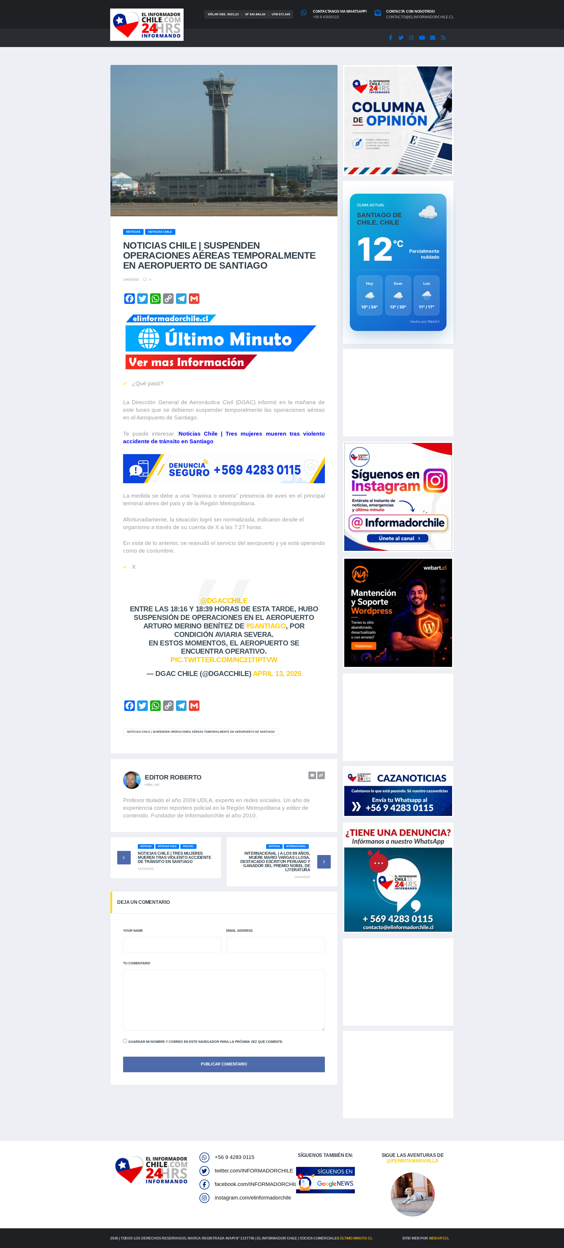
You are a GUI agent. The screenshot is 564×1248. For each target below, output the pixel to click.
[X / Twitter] (400, 37)
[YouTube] (422, 37)
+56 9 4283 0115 (234, 1157)
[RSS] (443, 37)
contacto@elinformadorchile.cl (420, 17)
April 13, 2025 (277, 673)
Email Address (239, 930)
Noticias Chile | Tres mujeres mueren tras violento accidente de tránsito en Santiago (174, 857)
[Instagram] (411, 37)
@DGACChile (223, 601)
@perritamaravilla (413, 1160)
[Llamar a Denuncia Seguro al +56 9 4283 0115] (224, 468)
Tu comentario (136, 963)
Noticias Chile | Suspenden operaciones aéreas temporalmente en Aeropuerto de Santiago (201, 731)
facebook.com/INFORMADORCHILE (258, 1184)
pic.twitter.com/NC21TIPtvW (224, 660)
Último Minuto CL (356, 1238)
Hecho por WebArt (424, 321)
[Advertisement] (398, 392)
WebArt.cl (439, 1238)
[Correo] (432, 37)
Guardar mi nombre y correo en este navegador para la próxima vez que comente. (205, 1041)
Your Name (133, 930)
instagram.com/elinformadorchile (253, 1198)
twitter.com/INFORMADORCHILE (254, 1171)
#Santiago (266, 626)
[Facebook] (390, 37)
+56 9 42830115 (326, 17)
